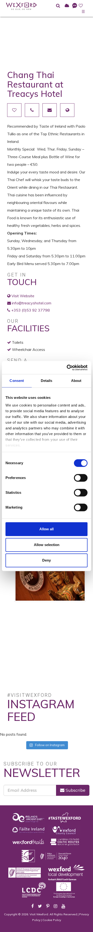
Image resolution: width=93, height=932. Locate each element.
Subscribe (74, 790)
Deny (46, 560)
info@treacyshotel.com (31, 303)
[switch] (81, 478)
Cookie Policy (51, 920)
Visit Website (22, 295)
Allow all (46, 529)
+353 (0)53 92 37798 (30, 310)
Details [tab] (46, 381)
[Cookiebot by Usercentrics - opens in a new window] (67, 367)
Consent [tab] (17, 381)
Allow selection (46, 545)
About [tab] (76, 381)
